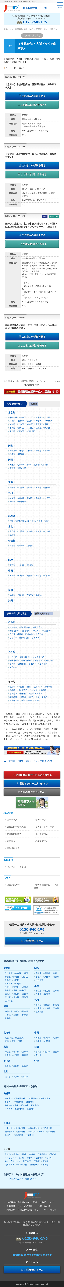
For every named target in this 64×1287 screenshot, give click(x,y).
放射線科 (13, 694)
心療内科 (35, 638)
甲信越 (11, 541)
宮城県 (30, 532)
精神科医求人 (41, 820)
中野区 (49, 421)
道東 (40, 521)
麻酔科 (43, 690)
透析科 (12, 690)
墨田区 (30, 428)
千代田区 (13, 418)
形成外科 (22, 664)
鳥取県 (30, 576)
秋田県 (39, 532)
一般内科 (13, 628)
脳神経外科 (27, 661)
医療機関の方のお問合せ (34, 792)
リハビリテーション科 (28, 690)
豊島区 (39, 424)
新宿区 (39, 418)
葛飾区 (21, 431)
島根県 (39, 576)
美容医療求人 (41, 834)
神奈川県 (13, 451)
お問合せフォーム (33, 941)
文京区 (21, 424)
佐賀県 (21, 498)
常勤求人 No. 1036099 (15, 318)
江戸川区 (31, 431)
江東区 (39, 428)
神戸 (29, 465)
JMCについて (48, 1202)
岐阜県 (30, 488)
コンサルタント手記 (16, 867)
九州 (10, 493)
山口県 (47, 576)
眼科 (29, 687)
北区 (46, 424)
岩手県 (21, 532)
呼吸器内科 (14, 631)
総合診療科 (27, 701)
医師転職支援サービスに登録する (33, 775)
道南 (47, 521)
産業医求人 (12, 820)
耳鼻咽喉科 (47, 687)
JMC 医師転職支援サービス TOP (22, 1202)
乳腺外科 (33, 664)
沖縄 (10, 600)
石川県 (21, 565)
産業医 (23, 697)
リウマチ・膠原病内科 (19, 638)
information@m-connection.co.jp (32, 1254)
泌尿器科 (43, 664)
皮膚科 (37, 687)
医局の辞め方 (13, 885)
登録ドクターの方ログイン (33, 783)
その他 (37, 701)
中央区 (23, 418)
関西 (10, 460)
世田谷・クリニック (44, 827)
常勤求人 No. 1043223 (15, 147)
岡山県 (12, 576)
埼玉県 (30, 451)
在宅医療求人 (41, 841)
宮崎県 (12, 502)
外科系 (11, 652)
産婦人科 (49, 661)
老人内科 (39, 634)
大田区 (30, 421)
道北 (34, 521)
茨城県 (47, 451)
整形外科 (38, 661)
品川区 (12, 421)
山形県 (47, 532)
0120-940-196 (35, 22)
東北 (10, 526)
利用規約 (11, 1210)
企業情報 (11, 1206)
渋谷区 (47, 418)
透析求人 (11, 841)
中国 (10, 571)
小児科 (21, 687)
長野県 (12, 546)
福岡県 (12, 498)
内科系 (11, 622)
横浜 (22, 451)
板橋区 (12, 428)
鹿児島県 (22, 502)
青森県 (12, 532)
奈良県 (45, 465)
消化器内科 (25, 628)
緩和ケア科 (14, 701)
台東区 (30, 424)
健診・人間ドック (36, 694)
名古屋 (21, 488)
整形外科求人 (13, 848)
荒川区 (47, 428)
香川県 (21, 595)
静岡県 (47, 488)
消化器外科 (25, 657)
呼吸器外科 (14, 661)
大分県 (47, 498)
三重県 (39, 488)
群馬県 (21, 454)
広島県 (21, 576)
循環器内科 (37, 628)
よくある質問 (26, 1206)
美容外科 (13, 667)
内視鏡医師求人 (14, 834)
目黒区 (21, 421)
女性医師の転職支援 (16, 827)
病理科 (32, 697)
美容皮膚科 (42, 697)
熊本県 (39, 498)
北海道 (11, 516)
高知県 (39, 595)
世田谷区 (39, 421)
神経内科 (36, 631)
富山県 (30, 565)
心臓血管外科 (38, 657)
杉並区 (12, 424)
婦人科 (12, 664)
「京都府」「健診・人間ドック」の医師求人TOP (29, 761)
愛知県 (12, 488)
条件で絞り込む (33, 36)
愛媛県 (30, 595)
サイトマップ (50, 1210)
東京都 (11, 412)
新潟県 (21, 546)
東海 (10, 482)
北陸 (10, 560)
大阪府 (12, 465)
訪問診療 (13, 697)
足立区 (12, 431)
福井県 (12, 565)
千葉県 (39, 451)
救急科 (12, 687)
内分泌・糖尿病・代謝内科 (21, 634)
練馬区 (21, 428)
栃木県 (12, 454)
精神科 (23, 694)
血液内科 (26, 631)
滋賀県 (12, 468)
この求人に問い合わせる (34, 105)
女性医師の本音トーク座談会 (46, 886)
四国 (10, 590)
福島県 (12, 535)
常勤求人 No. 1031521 (15, 216)
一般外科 (13, 657)
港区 (31, 418)
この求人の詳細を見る (34, 96)
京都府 (37, 465)
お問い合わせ (44, 1206)
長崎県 (30, 498)
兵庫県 (21, 465)
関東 (10, 446)
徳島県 (12, 595)
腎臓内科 (47, 631)
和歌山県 (22, 468)
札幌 (11, 521)
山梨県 (30, 546)
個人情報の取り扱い (29, 1210)
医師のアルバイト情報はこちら (23, 1179)
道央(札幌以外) (22, 521)
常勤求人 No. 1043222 (15, 77)
